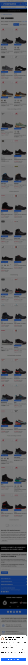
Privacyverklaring (19, 654)
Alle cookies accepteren (13, 659)
